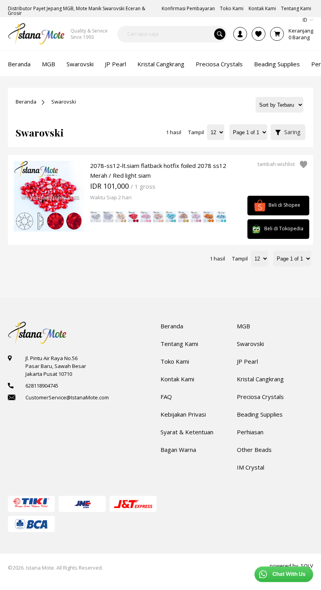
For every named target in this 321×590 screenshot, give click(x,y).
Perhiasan (250, 432)
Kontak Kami (177, 379)
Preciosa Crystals (260, 397)
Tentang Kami (179, 344)
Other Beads (254, 449)
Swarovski (63, 101)
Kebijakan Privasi (183, 414)
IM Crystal (250, 467)
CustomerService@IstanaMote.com (67, 397)
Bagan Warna (178, 449)
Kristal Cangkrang (260, 379)
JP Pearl (247, 361)
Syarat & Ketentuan (186, 432)
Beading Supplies (260, 414)
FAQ (166, 397)
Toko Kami (174, 361)
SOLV (307, 565)
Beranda (26, 101)
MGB (243, 326)
